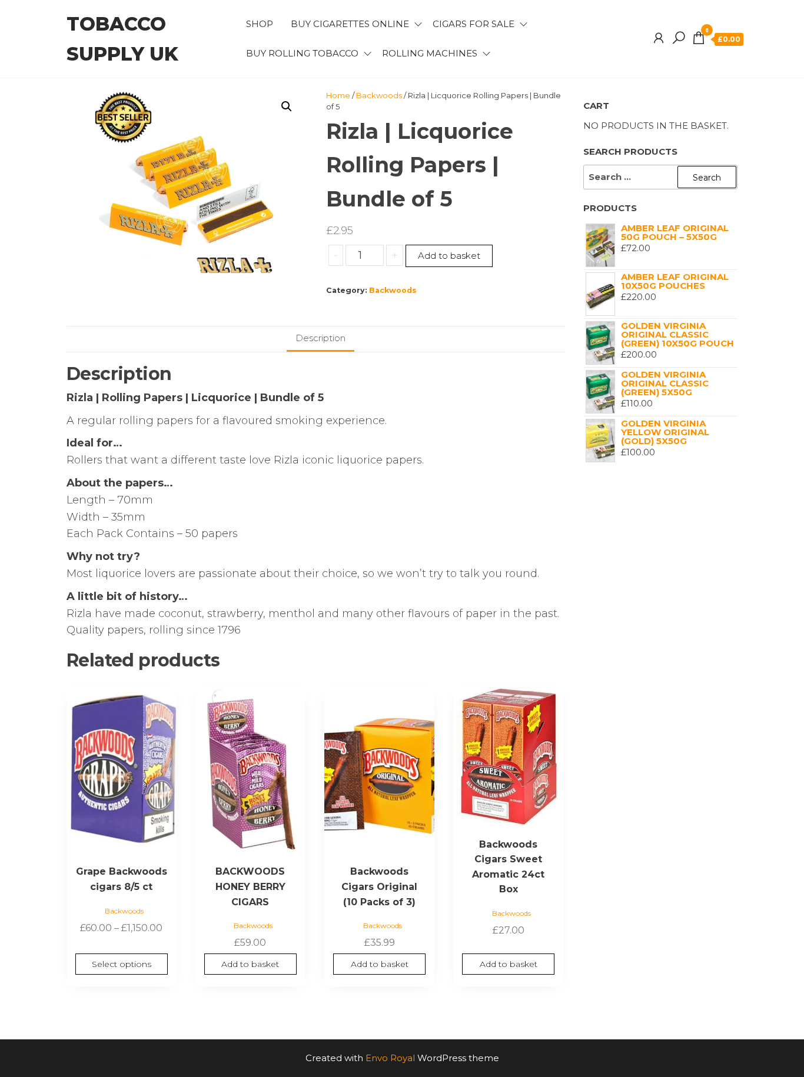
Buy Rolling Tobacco (302, 53)
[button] (286, 106)
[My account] (658, 38)
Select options (121, 964)
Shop (259, 23)
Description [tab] (320, 338)
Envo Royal (390, 1057)
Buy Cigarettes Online (350, 23)
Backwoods (379, 95)
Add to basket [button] (250, 964)
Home (338, 95)
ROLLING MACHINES (429, 53)
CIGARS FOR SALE (473, 23)
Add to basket (449, 255)
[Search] (678, 38)
